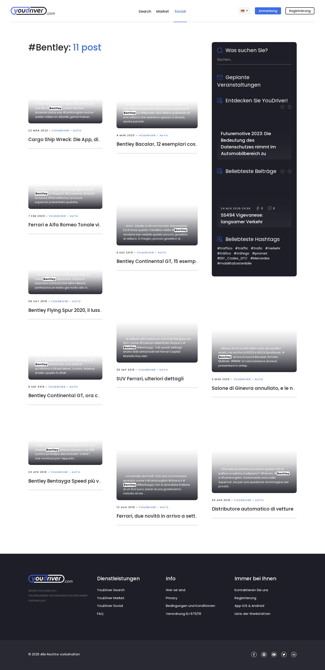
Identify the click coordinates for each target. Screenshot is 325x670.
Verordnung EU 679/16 (183, 613)
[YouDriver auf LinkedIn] (294, 654)
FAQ (100, 613)
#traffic (241, 248)
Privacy (171, 598)
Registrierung (300, 11)
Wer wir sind (175, 590)
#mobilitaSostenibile (234, 263)
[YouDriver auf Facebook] (254, 654)
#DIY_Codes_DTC (232, 258)
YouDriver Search (111, 590)
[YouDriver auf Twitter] (284, 654)
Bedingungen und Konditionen (190, 605)
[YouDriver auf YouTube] (274, 654)
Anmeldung (268, 11)
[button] (284, 106)
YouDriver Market (110, 598)
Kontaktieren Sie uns (251, 590)
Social (180, 11)
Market (162, 11)
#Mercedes (260, 258)
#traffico (224, 248)
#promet (260, 253)
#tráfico (224, 253)
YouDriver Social (110, 605)
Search (145, 11)
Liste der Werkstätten (252, 613)
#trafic (256, 248)
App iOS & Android (249, 605)
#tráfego (241, 253)
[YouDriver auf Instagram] (264, 654)
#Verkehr (272, 248)
